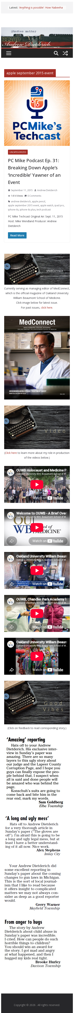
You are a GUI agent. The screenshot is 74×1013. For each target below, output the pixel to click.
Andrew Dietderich (47, 190)
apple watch (46, 205)
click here (46, 307)
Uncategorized (17, 152)
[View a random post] (65, 53)
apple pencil (38, 201)
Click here (11, 453)
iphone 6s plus (27, 209)
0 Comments (34, 195)
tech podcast (44, 209)
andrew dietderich (21, 201)
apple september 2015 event (23, 205)
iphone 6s (13, 209)
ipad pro (59, 205)
